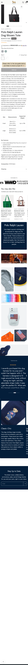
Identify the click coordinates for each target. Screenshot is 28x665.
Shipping (9, 40)
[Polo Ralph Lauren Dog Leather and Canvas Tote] (20, 201)
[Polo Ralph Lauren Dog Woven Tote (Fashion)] (7, 201)
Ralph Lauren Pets (6, 209)
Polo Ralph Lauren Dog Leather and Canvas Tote (19, 214)
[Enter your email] (25, 484)
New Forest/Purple (6, 51)
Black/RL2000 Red (2, 51)
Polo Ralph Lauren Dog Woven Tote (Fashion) (6, 214)
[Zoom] (21, 6)
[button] (14, 46)
